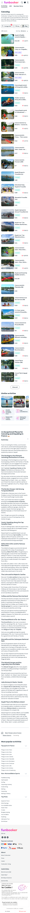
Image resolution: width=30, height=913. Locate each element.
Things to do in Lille (6, 765)
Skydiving (3, 816)
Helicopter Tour (5, 819)
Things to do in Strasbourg (8, 770)
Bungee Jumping (5, 812)
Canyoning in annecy (6, 784)
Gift (10, 6)
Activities (4, 6)
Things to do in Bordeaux (8, 761)
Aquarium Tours (5, 801)
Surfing (3, 782)
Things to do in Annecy (7, 768)
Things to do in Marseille (7, 759)
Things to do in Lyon (6, 754)
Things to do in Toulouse (7, 763)
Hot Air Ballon (5, 814)
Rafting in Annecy (5, 793)
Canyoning (4, 791)
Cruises (3, 810)
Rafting (3, 789)
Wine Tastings (5, 803)
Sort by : (21, 31)
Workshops (4, 821)
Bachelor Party (18, 6)
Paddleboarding (5, 777)
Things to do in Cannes (7, 756)
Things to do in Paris (6, 749)
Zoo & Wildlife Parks (6, 805)
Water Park (4, 807)
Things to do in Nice (6, 752)
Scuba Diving (4, 786)
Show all (15, 387)
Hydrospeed (4, 780)
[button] (25, 2)
